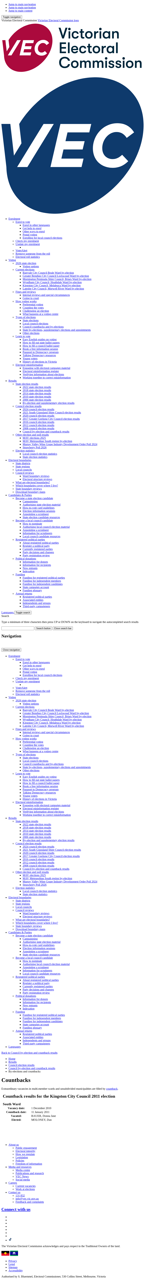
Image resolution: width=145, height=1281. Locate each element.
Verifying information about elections (43, 374)
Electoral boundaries (19, 460)
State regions (23, 466)
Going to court (31, 298)
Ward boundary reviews (36, 476)
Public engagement (26, 1147)
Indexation (28, 571)
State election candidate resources (41, 517)
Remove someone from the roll (33, 253)
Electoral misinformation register (41, 371)
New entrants (30, 568)
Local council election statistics (40, 453)
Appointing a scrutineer (36, 514)
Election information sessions (39, 510)
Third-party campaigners (36, 606)
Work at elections (25, 1189)
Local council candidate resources (41, 536)
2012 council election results (38, 425)
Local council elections (35, 323)
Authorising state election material (41, 504)
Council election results (29, 406)
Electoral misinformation (29, 364)
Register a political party (36, 545)
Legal (11, 1264)
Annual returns (24, 593)
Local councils (24, 469)
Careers (12, 1182)
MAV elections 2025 (34, 437)
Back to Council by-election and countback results (29, 1052)
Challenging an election (36, 310)
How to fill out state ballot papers (41, 342)
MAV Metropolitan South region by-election (47, 441)
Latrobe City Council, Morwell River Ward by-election (53, 288)
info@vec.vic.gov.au (27, 1198)
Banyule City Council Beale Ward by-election (48, 272)
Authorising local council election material (46, 526)
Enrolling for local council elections (42, 237)
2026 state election (26, 263)
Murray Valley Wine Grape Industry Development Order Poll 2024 (60, 444)
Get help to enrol (32, 228)
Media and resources (19, 1166)
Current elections (25, 269)
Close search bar (62, 628)
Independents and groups (37, 603)
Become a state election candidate (34, 498)
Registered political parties (30, 539)
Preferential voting (33, 304)
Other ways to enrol (34, 231)
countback (112, 1088)
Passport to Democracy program (41, 352)
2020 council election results (38, 415)
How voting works (26, 301)
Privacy (12, 1260)
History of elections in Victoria (40, 361)
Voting (12, 260)
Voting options (31, 266)
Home (11, 1058)
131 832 (20, 1195)
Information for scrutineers (37, 533)
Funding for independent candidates (43, 584)
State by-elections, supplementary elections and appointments (57, 329)
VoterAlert (21, 250)
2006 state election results (37, 399)
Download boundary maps (30, 491)
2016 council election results (38, 422)
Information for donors (35, 561)
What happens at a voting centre (40, 314)
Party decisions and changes (38, 552)
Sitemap (13, 1267)
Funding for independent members (42, 580)
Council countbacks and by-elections (43, 326)
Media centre (23, 1170)
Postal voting (30, 234)
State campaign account (36, 587)
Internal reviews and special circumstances (46, 294)
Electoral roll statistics (28, 256)
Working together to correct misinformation (47, 377)
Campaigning (30, 501)
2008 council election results (38, 428)
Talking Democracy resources (39, 355)
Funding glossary (32, 590)
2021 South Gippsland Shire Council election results (52, 412)
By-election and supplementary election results (48, 402)
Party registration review (36, 555)
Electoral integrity (25, 1151)
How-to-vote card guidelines (38, 507)
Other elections (31, 333)
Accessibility (15, 1270)
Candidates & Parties (20, 495)
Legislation (22, 1157)
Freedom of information (29, 1163)
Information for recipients (37, 564)
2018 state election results (37, 390)
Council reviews (25, 472)
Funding (20, 574)
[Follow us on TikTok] (10, 1240)
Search (5, 615)
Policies (20, 1160)
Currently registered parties (38, 549)
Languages (7, 612)
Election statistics (25, 450)
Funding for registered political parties (44, 577)
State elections (31, 320)
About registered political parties (41, 542)
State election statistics (35, 456)
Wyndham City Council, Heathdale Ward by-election (52, 282)
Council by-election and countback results (46, 431)
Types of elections (26, 317)
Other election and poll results (32, 434)
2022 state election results (37, 387)
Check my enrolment (27, 240)
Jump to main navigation (22, 4)
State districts (23, 463)
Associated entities (33, 599)
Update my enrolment (28, 244)
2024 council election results (38, 409)
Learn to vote (23, 336)
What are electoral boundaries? (33, 482)
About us (13, 1144)
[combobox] (17, 628)
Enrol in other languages (36, 225)
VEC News (22, 1176)
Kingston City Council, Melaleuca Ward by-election (52, 285)
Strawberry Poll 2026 (35, 447)
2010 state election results (37, 396)
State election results (27, 383)
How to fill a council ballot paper (41, 345)
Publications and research (30, 1173)
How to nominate (32, 523)
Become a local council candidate (34, 520)
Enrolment (14, 218)
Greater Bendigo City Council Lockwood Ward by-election (56, 275)
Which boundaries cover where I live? (37, 485)
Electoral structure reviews (37, 479)
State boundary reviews (29, 488)
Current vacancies (26, 1185)
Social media (23, 1179)
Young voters (30, 358)
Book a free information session (40, 348)
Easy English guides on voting (40, 339)
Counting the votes (33, 307)
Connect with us (15, 1209)
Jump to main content (20, 10)
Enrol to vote (23, 221)
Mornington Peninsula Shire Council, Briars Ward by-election (57, 279)
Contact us (14, 1192)
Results (12, 380)
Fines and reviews (26, 291)
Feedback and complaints (30, 1201)
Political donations (26, 558)
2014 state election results (37, 393)
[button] (11, 17)
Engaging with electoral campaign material (46, 368)
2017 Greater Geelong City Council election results (51, 418)
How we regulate (25, 1154)
